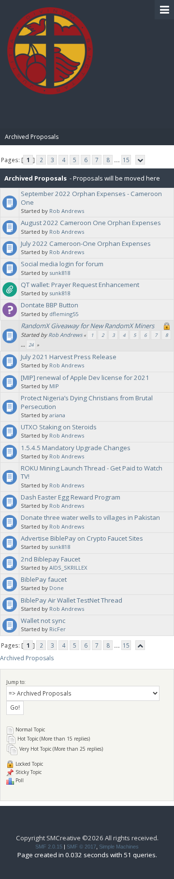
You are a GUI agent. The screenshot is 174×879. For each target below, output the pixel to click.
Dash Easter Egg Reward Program (70, 497)
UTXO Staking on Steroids (59, 427)
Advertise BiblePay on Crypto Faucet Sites (82, 538)
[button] (164, 9)
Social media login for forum (62, 263)
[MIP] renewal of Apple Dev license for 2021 (85, 377)
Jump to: (16, 682)
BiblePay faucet (44, 579)
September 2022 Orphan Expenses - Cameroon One (91, 197)
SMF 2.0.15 (48, 846)
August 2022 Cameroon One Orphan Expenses (91, 222)
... (117, 160)
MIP (54, 386)
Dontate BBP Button (49, 305)
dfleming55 (63, 314)
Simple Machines (119, 846)
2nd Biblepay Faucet (50, 559)
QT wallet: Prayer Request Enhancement (80, 284)
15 (126, 160)
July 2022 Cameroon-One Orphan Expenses (86, 243)
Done (56, 587)
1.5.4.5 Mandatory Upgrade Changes (75, 447)
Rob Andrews (66, 210)
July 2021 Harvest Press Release (68, 356)
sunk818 (59, 272)
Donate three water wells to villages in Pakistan (90, 517)
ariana (57, 415)
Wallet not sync (43, 620)
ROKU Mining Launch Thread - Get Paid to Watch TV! (91, 472)
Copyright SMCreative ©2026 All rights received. (87, 838)
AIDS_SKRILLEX (68, 567)
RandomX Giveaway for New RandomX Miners (87, 325)
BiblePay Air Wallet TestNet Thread (71, 600)
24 (31, 345)
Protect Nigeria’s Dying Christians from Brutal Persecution (87, 402)
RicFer (57, 629)
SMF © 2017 (81, 846)
